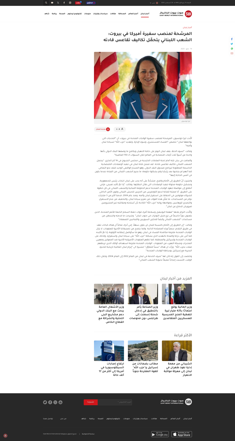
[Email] (232, 53)
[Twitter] (232, 44)
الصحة (62, 14)
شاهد (46, 14)
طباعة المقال (101, 129)
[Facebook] (232, 39)
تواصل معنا (48, 419)
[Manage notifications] (5, 436)
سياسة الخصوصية (88, 434)
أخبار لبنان (145, 14)
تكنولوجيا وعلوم (75, 14)
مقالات (113, 14)
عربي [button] (153, 3)
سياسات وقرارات (100, 14)
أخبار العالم (133, 14)
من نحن (63, 419)
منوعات (87, 14)
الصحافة (122, 14)
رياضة (54, 14)
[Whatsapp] (232, 49)
